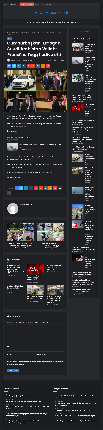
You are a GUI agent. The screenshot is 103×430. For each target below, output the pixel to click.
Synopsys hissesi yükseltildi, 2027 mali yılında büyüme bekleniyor (82, 130)
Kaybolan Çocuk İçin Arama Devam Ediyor (90, 208)
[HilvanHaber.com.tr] (51, 12)
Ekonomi (44, 22)
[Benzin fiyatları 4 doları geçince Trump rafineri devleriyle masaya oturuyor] (77, 78)
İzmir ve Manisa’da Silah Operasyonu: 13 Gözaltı (81, 291)
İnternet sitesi (41, 354)
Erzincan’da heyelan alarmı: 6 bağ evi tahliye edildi (34, 278)
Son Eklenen (84, 31)
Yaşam (66, 22)
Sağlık (51, 22)
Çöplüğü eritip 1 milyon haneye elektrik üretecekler (15, 288)
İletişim (73, 22)
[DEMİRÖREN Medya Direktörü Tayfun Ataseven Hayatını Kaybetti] (55, 290)
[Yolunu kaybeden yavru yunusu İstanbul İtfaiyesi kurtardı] (77, 257)
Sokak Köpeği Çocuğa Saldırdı (18, 137)
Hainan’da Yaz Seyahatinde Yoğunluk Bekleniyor (90, 47)
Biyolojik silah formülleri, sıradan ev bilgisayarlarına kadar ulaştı (82, 139)
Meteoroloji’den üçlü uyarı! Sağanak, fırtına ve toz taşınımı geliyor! (55, 4)
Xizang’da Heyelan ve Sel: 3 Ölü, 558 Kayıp (35, 298)
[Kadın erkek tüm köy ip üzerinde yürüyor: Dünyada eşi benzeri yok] (77, 190)
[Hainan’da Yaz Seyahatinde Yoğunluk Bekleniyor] (77, 47)
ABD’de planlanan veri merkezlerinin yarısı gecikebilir (83, 248)
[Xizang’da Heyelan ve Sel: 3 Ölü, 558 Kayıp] (35, 290)
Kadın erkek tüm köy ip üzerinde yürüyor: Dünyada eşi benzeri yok (89, 193)
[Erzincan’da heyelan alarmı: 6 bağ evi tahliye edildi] (35, 269)
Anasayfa (30, 22)
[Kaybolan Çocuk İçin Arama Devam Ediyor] (77, 211)
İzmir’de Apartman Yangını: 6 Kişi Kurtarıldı (54, 267)
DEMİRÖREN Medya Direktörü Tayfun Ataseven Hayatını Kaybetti (54, 299)
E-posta (10, 354)
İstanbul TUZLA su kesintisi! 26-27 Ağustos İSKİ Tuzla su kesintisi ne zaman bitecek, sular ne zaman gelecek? (90, 230)
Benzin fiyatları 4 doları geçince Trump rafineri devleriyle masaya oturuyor (90, 81)
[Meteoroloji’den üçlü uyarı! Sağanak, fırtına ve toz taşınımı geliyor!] (12, 147)
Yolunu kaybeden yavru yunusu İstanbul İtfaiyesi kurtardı (90, 260)
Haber (38, 22)
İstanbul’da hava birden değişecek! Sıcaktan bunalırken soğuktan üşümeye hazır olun (83, 282)
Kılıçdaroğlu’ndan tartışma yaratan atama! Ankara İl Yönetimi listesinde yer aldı (15, 269)
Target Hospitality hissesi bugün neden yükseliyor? (81, 274)
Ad (8, 346)
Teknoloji (59, 22)
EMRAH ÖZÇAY (15, 60)
